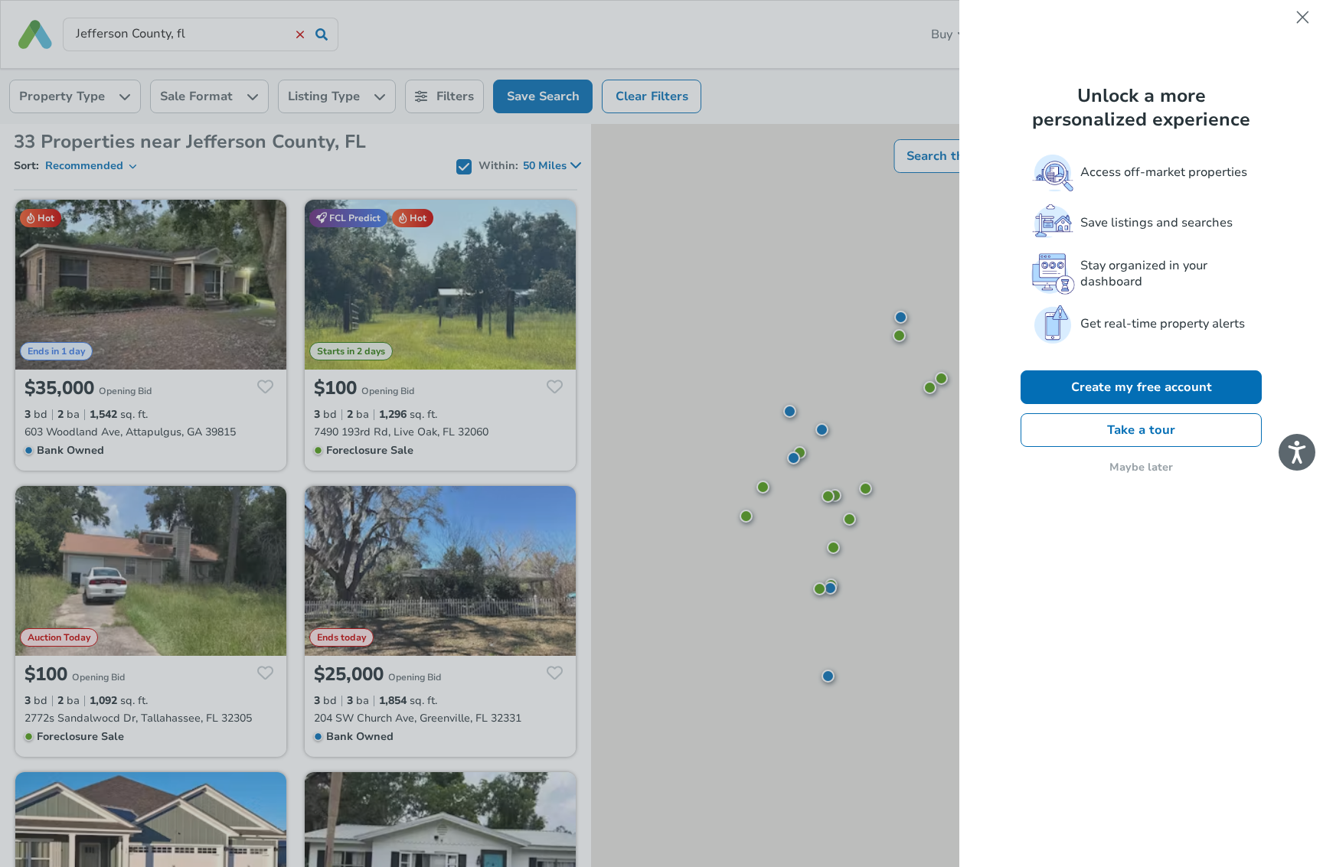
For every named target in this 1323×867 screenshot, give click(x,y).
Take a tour (1141, 430)
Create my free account (1141, 387)
